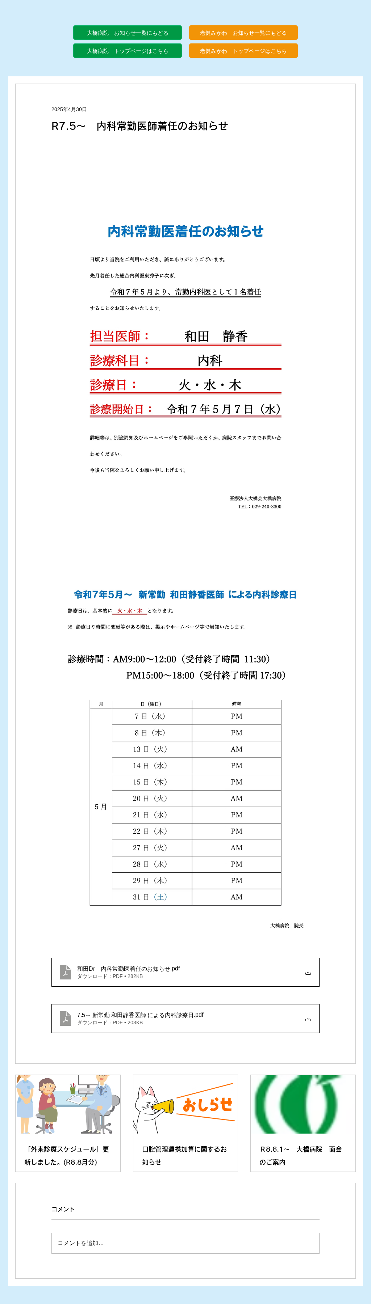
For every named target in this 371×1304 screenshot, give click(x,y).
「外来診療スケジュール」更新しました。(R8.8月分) (66, 1155)
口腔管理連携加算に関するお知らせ (184, 1155)
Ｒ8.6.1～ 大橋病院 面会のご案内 (300, 1155)
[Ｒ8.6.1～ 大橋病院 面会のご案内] (303, 1104)
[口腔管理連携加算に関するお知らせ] (185, 1104)
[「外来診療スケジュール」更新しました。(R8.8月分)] (68, 1104)
